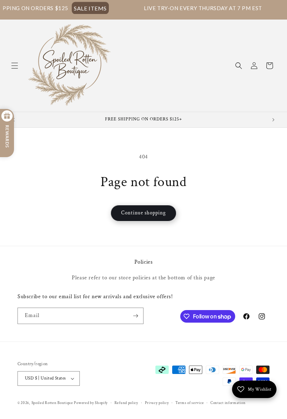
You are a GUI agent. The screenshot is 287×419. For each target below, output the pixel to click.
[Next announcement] (273, 119)
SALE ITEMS (79, 8)
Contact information (227, 402)
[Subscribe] (135, 316)
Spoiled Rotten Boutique (52, 402)
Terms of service (189, 402)
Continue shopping (143, 213)
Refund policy (126, 402)
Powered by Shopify (91, 402)
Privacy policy (157, 402)
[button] (14, 65)
